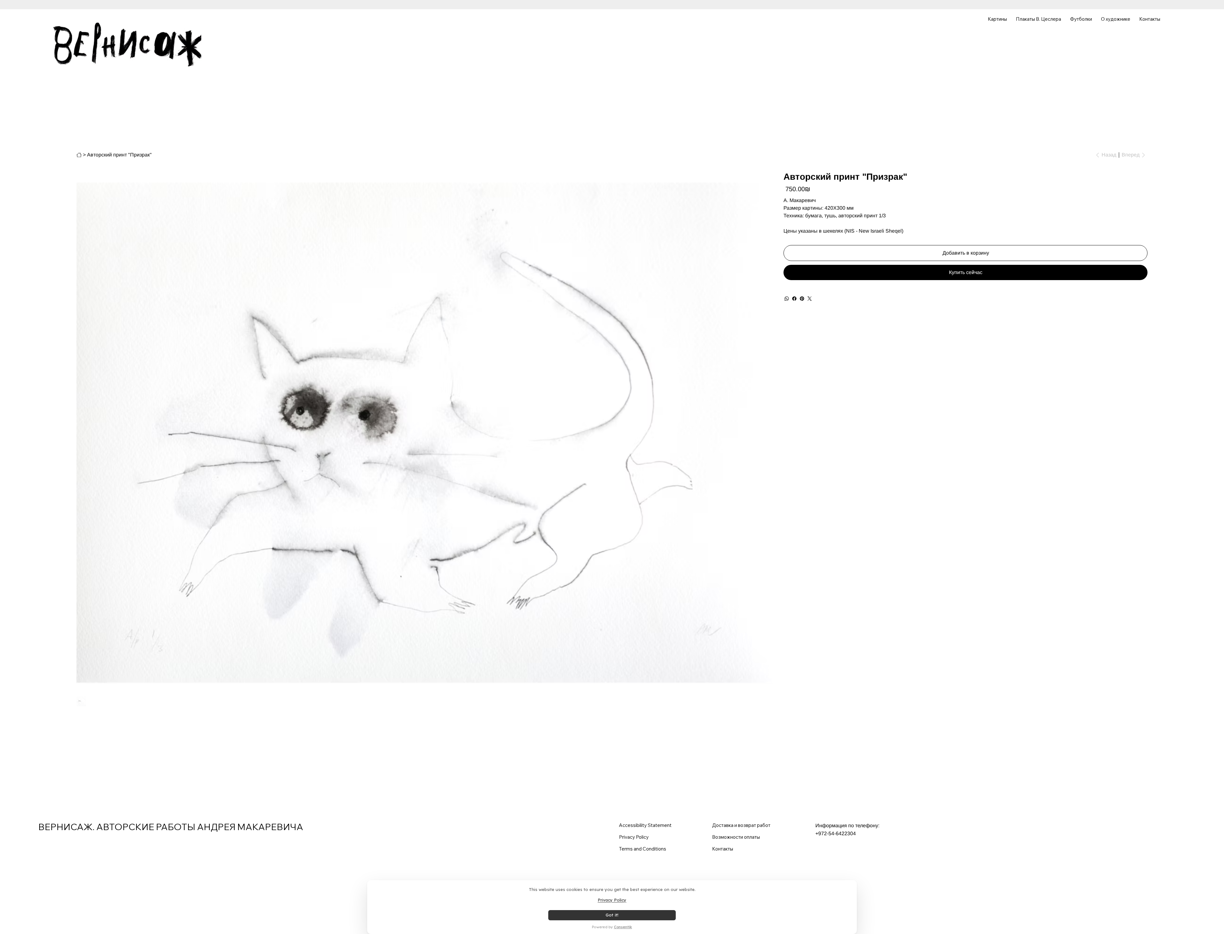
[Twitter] (809, 298)
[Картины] (79, 155)
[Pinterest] (802, 298)
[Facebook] (794, 298)
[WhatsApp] (786, 298)
